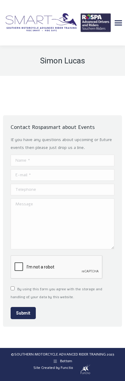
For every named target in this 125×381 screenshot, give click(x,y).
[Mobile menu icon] (118, 22)
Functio (67, 367)
